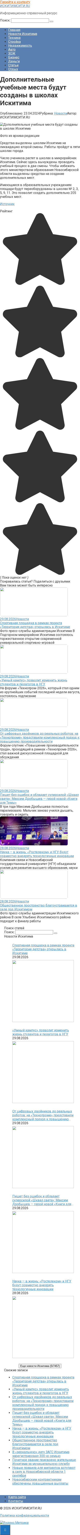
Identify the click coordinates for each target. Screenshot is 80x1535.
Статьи (13, 65)
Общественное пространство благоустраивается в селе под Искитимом (35, 1444)
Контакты (15, 1501)
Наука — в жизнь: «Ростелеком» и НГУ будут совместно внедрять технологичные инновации (37, 854)
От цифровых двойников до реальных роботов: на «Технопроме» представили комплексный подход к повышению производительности (39, 737)
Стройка (14, 42)
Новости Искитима (22, 34)
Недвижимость (20, 46)
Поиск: (5, 20)
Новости (60, 113)
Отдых (13, 69)
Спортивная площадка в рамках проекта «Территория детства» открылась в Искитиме (35, 625)
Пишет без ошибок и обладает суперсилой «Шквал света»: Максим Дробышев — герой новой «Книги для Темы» (39, 799)
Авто (12, 49)
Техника (14, 38)
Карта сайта (17, 1497)
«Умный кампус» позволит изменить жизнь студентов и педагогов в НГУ (33, 682)
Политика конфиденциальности (24, 1515)
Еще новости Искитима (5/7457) (40, 1366)
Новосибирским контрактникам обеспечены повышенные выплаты (40, 1481)
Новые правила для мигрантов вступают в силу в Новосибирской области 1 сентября (43, 1472)
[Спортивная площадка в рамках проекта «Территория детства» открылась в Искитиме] (43, 991)
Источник (7, 204)
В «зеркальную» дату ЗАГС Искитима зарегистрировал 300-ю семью (40, 1454)
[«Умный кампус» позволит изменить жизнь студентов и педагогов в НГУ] (43, 1072)
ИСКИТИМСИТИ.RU (15, 6)
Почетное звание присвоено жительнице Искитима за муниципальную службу (44, 1462)
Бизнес (13, 57)
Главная (14, 30)
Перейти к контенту (15, 2)
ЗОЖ (11, 53)
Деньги (14, 61)
